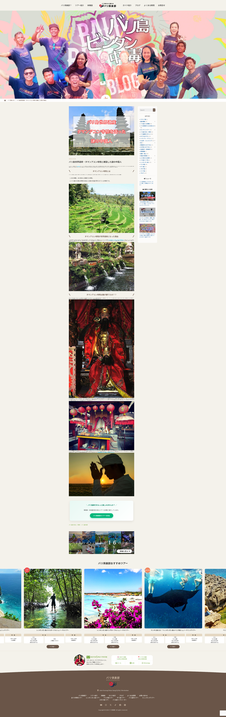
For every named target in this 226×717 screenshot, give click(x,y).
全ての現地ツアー (76, 698)
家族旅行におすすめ (145, 145)
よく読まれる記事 (145, 158)
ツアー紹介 (79, 5)
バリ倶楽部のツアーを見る (101, 516)
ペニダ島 (142, 164)
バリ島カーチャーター (120, 700)
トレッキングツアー (148, 698)
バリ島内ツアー (134, 698)
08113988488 (142, 659)
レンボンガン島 (144, 162)
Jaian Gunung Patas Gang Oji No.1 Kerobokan (114, 690)
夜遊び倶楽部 (143, 156)
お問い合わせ (143, 695)
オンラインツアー (144, 130)
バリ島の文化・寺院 (74, 525)
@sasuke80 (78, 166)
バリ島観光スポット (145, 134)
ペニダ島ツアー (108, 698)
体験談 (90, 5)
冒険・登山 (143, 153)
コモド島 (142, 169)
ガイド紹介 (127, 5)
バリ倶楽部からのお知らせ (147, 126)
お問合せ (161, 5)
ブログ (137, 5)
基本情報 (142, 121)
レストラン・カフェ (145, 138)
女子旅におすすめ (145, 147)
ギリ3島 (142, 166)
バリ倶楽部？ (66, 5)
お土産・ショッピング (146, 140)
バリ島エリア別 (144, 160)
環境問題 (142, 151)
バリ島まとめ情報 (145, 124)
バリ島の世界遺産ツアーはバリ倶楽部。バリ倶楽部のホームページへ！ (105, 452)
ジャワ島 (142, 171)
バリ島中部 (84, 525)
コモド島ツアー (104, 700)
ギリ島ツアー (121, 698)
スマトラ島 (143, 119)
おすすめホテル (144, 136)
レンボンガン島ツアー (93, 698)
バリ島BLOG (11, 100)
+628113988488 (122, 659)
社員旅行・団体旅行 (145, 149)
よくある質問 (149, 5)
